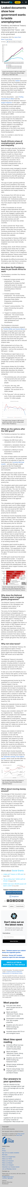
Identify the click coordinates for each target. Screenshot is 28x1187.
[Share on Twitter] (11, 901)
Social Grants (18, 870)
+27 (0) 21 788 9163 (7, 1178)
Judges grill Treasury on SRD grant (13, 874)
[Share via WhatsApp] (13, 901)
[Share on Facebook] (8, 901)
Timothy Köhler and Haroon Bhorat (14, 329)
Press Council (20, 1133)
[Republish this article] (22, 901)
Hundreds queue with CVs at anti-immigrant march (15, 1032)
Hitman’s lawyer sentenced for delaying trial (14, 1065)
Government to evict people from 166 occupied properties (15, 1020)
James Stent (17, 37)
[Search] (22, 2)
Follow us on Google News (8, 1156)
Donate (18, 2)
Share (3, 41)
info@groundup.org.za (8, 1176)
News (2, 39)
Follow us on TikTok (7, 1158)
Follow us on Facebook (8, 1160)
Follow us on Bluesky (7, 1162)
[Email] (16, 901)
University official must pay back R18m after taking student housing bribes (14, 1047)
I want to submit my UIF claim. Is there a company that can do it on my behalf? (14, 1094)
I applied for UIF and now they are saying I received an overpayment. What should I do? (14, 1119)
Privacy (4, 1150)
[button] (26, 2)
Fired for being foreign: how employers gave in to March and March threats (15, 1071)
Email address (6, 933)
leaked (17, 80)
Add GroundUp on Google (14, 41)
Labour (12, 906)
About (3, 1148)
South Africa (8, 39)
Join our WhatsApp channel (9, 1169)
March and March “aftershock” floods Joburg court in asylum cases (14, 1014)
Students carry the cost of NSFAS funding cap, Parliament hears (14, 1027)
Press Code (19, 1135)
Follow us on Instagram (8, 1165)
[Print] (19, 901)
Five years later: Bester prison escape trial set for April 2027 (14, 1007)
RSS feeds (4, 1154)
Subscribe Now (14, 941)
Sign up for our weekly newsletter (10, 1152)
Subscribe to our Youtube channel (10, 1167)
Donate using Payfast (14, 893)
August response (6, 102)
